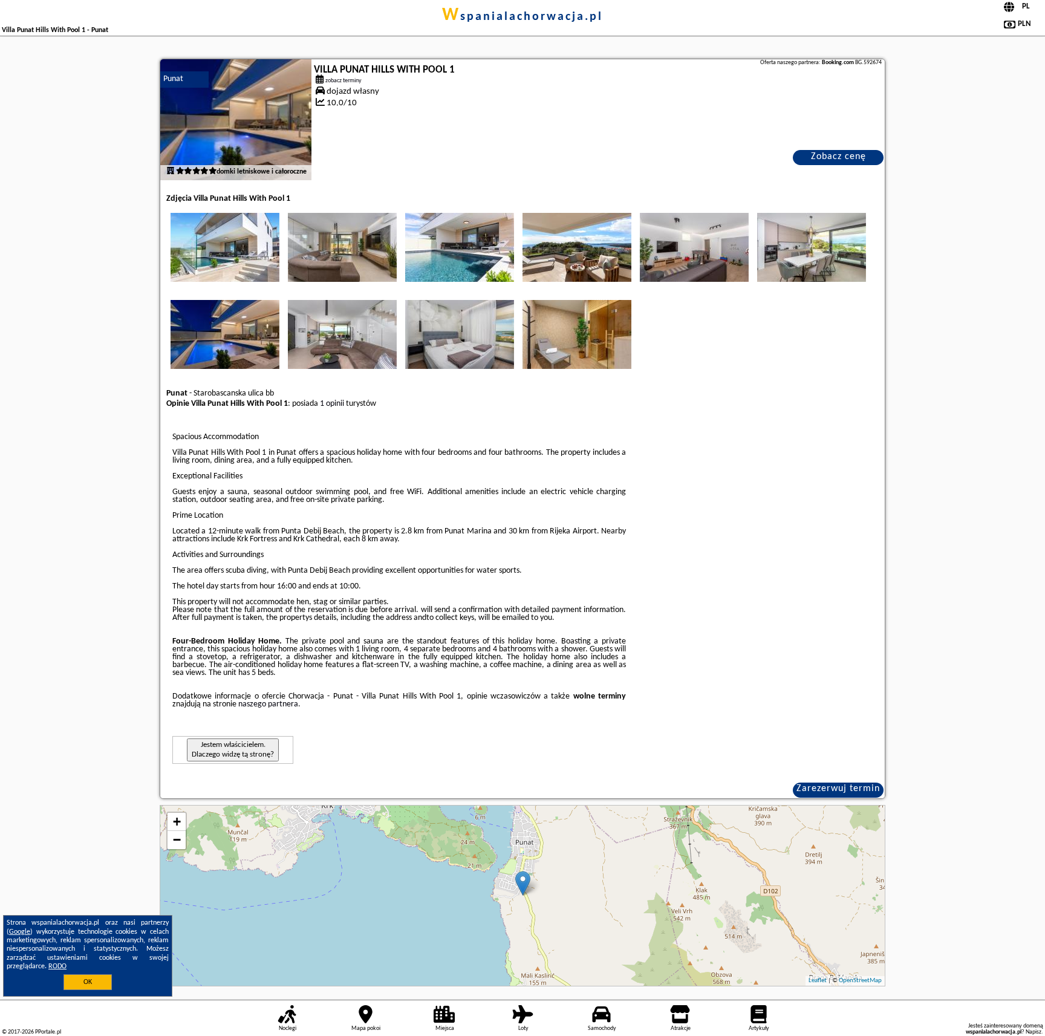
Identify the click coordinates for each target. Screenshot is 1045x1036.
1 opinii (332, 403)
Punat (173, 78)
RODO (57, 966)
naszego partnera (268, 704)
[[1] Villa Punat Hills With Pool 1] (235, 119)
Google (19, 932)
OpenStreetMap (860, 980)
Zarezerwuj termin (838, 788)
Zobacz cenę (838, 156)
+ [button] (177, 821)
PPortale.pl (48, 1032)
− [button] (177, 839)
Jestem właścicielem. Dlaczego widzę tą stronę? (233, 749)
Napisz (1033, 1032)
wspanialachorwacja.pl (522, 17)
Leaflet (818, 980)
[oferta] (170, 171)
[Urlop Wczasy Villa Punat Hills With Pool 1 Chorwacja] (225, 247)
